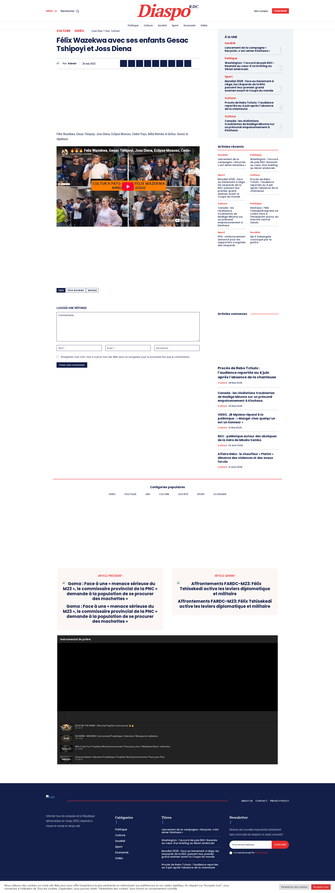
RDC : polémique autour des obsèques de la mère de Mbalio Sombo (247, 438)
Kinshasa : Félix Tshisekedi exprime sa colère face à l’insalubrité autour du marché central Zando (264, 215)
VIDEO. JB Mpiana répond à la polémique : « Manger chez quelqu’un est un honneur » (246, 418)
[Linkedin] (163, 63)
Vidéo (79, 30)
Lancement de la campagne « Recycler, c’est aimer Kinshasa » (247, 49)
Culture (63, 30)
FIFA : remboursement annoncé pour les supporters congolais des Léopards (231, 241)
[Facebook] (123, 63)
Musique (92, 290)
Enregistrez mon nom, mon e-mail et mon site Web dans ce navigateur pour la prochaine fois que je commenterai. (125, 356)
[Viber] (147, 63)
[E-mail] (179, 63)
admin (72, 63)
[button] (70, 11)
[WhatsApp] (139, 63)
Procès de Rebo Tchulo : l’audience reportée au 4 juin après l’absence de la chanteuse (249, 106)
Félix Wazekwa (76, 290)
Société (230, 43)
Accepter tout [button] (321, 887)
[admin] (60, 63)
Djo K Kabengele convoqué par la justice (260, 239)
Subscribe (280, 844)
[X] (131, 63)
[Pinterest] (155, 63)
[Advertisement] (128, 96)
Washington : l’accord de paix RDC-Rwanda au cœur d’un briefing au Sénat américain (249, 66)
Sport (229, 76)
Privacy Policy (261, 852)
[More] (196, 63)
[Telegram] (171, 63)
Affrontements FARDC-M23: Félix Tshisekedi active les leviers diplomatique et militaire (225, 604)
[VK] (187, 63)
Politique (231, 58)
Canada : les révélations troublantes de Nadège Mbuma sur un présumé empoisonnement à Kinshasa (250, 125)
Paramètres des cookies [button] (294, 887)
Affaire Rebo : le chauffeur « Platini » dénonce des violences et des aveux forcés (245, 458)
